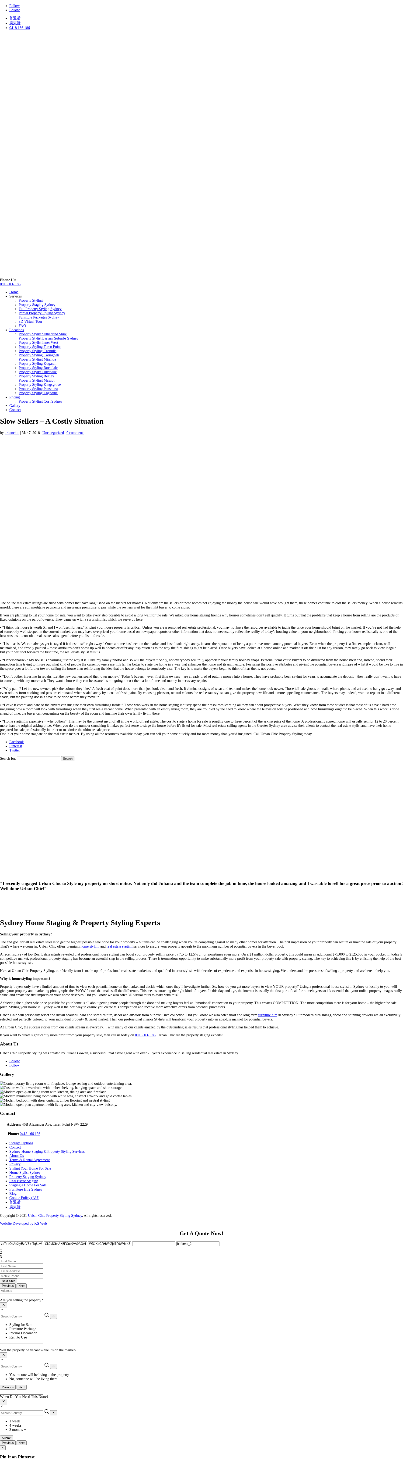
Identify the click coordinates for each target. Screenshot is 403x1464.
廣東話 (15, 23)
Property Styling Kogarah (37, 363)
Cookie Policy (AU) (24, 1198)
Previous (8, 1286)
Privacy (15, 1164)
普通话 (15, 18)
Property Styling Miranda (37, 359)
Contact (15, 410)
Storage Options (21, 1143)
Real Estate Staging (23, 1181)
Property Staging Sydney (37, 305)
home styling (89, 946)
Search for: (8, 758)
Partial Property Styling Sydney (42, 313)
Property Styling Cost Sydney (41, 401)
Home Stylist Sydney (25, 1172)
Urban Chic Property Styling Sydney (55, 1215)
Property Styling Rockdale (38, 368)
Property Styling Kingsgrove (40, 385)
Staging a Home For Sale (27, 1185)
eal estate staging (120, 946)
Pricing (14, 397)
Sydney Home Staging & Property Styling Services (47, 1151)
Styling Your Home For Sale (30, 1168)
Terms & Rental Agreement (29, 1160)
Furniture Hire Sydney (25, 1189)
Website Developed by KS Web (23, 1223)
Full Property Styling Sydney (40, 309)
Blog (13, 1194)
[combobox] (201, 1305)
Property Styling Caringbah (39, 355)
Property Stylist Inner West (38, 342)
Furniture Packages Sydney (39, 317)
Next (21, 1286)
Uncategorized (53, 433)
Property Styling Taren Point (40, 347)
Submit (6, 1438)
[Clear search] (53, 1316)
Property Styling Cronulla (37, 351)
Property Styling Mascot (36, 380)
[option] (206, 1325)
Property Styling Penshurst (38, 389)
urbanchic (12, 433)
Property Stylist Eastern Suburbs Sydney (48, 338)
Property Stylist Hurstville (38, 372)
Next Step (8, 1281)
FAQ (22, 326)
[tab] (201, 1248)
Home (13, 292)
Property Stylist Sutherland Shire (43, 334)
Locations (16, 330)
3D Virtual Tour (30, 321)
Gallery (14, 406)
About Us (16, 1156)
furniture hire (267, 1015)
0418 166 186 (19, 28)
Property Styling (31, 300)
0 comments (75, 433)
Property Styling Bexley (36, 376)
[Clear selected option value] (3, 1305)
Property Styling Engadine (38, 393)
